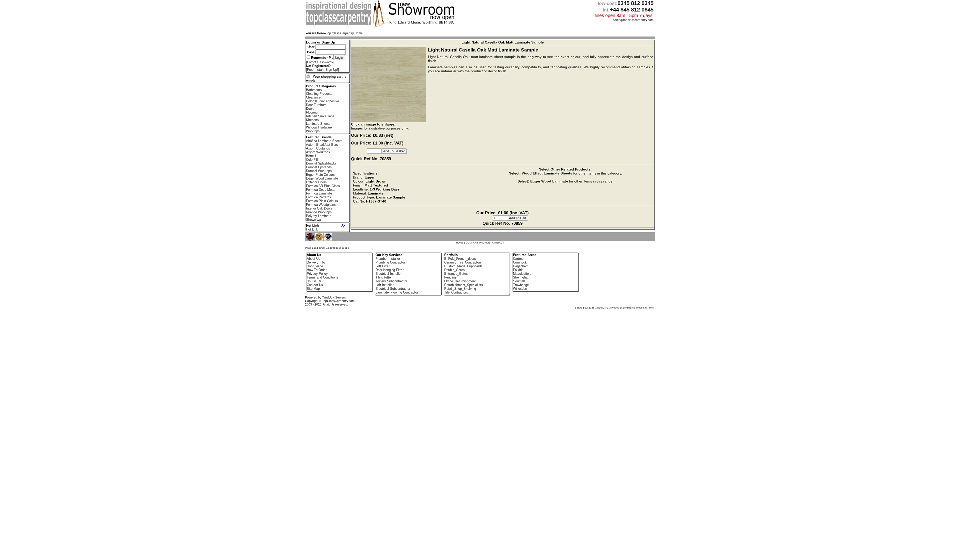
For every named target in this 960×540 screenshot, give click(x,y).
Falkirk (518, 270)
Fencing (450, 277)
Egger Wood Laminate (549, 181)
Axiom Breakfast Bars (322, 144)
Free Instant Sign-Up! (322, 70)
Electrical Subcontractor (393, 288)
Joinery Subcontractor (391, 281)
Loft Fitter (383, 266)
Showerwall (314, 220)
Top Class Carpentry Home (344, 33)
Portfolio (451, 255)
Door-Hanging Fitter (390, 270)
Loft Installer (385, 285)
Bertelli (311, 156)
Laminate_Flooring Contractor (397, 292)
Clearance (313, 97)
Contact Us (315, 285)
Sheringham (521, 277)
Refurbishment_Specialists (463, 285)
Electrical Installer (389, 274)
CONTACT (498, 242)
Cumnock (520, 262)
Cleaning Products (319, 94)
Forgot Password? (320, 62)
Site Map (313, 288)
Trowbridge (521, 285)
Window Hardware (319, 127)
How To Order (316, 270)
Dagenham (520, 266)
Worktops (313, 131)
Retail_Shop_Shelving (460, 288)
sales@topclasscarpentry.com (633, 20)
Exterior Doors (316, 182)
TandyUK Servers (334, 297)
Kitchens (312, 120)
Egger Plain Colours (320, 174)
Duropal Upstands (319, 167)
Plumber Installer (388, 258)
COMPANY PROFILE (478, 242)
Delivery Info (316, 262)
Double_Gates (454, 270)
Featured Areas (524, 255)
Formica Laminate (319, 193)
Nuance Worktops (319, 212)
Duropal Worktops (319, 171)
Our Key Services (389, 255)
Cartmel (518, 258)
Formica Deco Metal (320, 190)
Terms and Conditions (322, 277)
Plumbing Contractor (390, 262)
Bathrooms (314, 90)
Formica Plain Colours (322, 201)
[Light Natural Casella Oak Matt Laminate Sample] (389, 121)
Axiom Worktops (318, 152)
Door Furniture (316, 105)
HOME (460, 242)
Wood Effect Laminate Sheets (547, 173)
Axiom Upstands (318, 148)
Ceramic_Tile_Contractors (463, 262)
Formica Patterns (318, 197)
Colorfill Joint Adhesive (322, 101)
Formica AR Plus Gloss (323, 186)
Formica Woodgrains (321, 204)
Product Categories (321, 86)
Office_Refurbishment (460, 281)
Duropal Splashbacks (321, 163)
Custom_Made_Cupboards (463, 266)
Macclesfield (522, 274)
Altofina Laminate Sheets (324, 141)
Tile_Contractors (456, 292)
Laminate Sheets (318, 124)
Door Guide (315, 266)
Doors (310, 108)
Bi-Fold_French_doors (460, 258)
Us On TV (314, 281)
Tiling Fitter (384, 277)
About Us (313, 258)
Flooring (312, 112)
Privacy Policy (317, 274)
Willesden (520, 288)
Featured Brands (319, 137)
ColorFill (312, 160)
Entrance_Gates (456, 274)
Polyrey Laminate (318, 216)
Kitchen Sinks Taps (320, 116)
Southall (519, 281)
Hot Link (312, 226)
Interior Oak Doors (319, 208)
